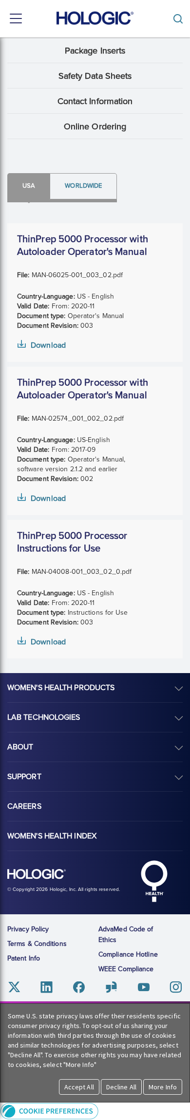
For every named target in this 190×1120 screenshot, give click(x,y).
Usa (28, 186)
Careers (24, 806)
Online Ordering (95, 126)
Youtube (143, 987)
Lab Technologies (43, 717)
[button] (95, 1111)
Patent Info (23, 958)
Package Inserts (95, 50)
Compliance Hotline (128, 954)
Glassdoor (111, 987)
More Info (163, 1087)
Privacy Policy (28, 929)
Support (24, 777)
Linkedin (46, 987)
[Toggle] (180, 18)
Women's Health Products (60, 688)
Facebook (79, 987)
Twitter (14, 987)
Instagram (176, 987)
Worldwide (83, 186)
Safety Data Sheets (95, 76)
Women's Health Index (51, 836)
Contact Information (95, 101)
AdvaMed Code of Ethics (125, 934)
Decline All (121, 1087)
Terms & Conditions (37, 944)
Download (48, 345)
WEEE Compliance (126, 969)
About (20, 747)
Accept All (79, 1087)
